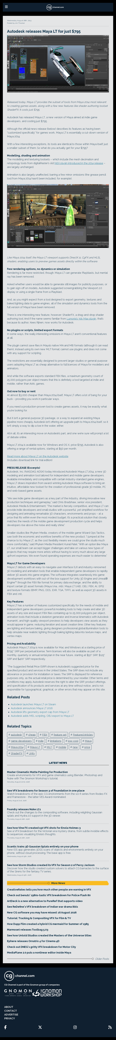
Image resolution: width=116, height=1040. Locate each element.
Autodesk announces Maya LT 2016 (32, 708)
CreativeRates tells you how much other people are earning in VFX (49, 889)
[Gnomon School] (18, 992)
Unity (32, 753)
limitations (55, 740)
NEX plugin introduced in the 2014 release (78, 163)
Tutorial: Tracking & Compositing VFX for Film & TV (39, 918)
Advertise (11, 1014)
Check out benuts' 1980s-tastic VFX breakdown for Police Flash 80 (49, 895)
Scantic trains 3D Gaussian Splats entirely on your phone (43, 846)
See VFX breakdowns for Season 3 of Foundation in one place (46, 790)
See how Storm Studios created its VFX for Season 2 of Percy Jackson (50, 865)
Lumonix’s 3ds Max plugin (81, 318)
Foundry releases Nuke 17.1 (24, 809)
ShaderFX (16, 753)
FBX (44, 734)
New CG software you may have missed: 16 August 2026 (42, 912)
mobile (62, 747)
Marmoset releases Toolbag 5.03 (27, 929)
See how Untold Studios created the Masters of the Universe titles (49, 935)
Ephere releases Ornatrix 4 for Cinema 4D (33, 941)
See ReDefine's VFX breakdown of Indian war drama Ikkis (42, 906)
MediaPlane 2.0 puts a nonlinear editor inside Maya (39, 952)
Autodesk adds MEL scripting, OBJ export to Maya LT (42, 715)
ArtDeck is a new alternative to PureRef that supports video (45, 901)
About (8, 1006)
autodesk (16, 734)
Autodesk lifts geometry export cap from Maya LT (40, 712)
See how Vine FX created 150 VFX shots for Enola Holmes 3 (44, 827)
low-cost (73, 740)
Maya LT (35, 747)
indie (41, 740)
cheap (32, 734)
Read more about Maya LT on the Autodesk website (37, 456)
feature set (60, 734)
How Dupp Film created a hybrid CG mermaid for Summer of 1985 (48, 923)
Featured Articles (83, 734)
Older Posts (102, 958)
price (87, 747)
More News (58, 883)
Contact (10, 1010)
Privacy (9, 1018)
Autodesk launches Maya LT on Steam (33, 704)
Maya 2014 (17, 747)
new (75, 747)
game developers (21, 740)
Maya (88, 740)
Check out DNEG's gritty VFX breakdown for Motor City (41, 946)
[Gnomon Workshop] (47, 992)
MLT (49, 747)
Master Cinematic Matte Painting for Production (37, 772)
